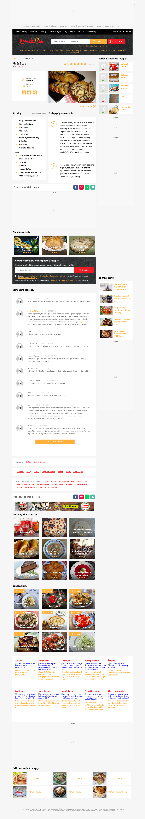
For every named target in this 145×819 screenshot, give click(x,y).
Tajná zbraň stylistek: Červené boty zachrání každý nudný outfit (119, 672)
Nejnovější (33, 32)
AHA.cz (18, 660)
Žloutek (54, 487)
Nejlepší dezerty (39, 462)
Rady (65, 32)
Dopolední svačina (48, 472)
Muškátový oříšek (43, 484)
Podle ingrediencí (100, 46)
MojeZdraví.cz (109, 26)
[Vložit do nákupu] (29, 92)
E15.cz (73, 26)
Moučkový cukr (29, 484)
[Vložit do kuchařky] (24, 92)
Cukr (47, 481)
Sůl (41, 487)
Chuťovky (42, 50)
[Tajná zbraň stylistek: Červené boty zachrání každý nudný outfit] (119, 665)
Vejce (47, 487)
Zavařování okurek (72, 52)
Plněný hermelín (34, 792)
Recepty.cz (16, 58)
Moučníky (83, 50)
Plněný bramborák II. (115, 778)
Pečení (68, 472)
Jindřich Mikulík (34, 311)
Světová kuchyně (55, 32)
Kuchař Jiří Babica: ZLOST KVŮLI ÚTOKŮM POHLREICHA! (25, 672)
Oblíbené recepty (21, 32)
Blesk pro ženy (36, 26)
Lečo (122, 96)
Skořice (19, 487)
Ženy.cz (99, 26)
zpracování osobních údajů (27, 278)
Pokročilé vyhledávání (85, 46)
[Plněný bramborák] (59, 778)
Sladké (103, 50)
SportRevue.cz (45, 691)
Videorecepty (91, 32)
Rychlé (97, 50)
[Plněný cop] (72, 103)
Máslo (87, 481)
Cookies (49, 810)
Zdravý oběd (23, 50)
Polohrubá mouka (65, 484)
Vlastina (20, 66)
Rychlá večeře (33, 50)
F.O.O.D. (81, 32)
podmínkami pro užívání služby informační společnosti (46, 276)
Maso (57, 50)
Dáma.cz (54, 26)
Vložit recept (118, 41)
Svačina (60, 472)
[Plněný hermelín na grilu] (99, 791)
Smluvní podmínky (55, 280)
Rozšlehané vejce (80, 484)
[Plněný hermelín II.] (59, 791)
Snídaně (36, 472)
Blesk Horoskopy (92, 691)
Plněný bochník (33, 778)
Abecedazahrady (116, 691)
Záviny (29, 472)
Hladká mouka (64, 481)
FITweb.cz (90, 26)
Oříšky (54, 484)
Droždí (53, 481)
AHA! (46, 26)
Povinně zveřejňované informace (106, 810)
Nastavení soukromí (58, 810)
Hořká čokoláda (76, 481)
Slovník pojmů (78, 472)
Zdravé (91, 50)
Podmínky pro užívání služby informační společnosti (101, 809)
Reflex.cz (81, 26)
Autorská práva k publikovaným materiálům (72, 809)
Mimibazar (43, 660)
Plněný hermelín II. (74, 792)
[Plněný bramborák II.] (99, 778)
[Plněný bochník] (20, 778)
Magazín (73, 32)
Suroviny (43, 32)
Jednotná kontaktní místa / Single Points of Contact (80, 810)
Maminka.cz (63, 26)
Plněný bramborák (74, 778)
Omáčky (62, 50)
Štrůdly (28, 462)
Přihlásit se (117, 32)
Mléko (19, 484)
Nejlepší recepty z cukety (117, 50)
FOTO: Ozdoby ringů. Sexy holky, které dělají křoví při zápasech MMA (48, 703)
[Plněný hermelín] (20, 791)
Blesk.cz (26, 26)
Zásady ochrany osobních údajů (69, 280)
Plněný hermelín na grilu (117, 792)
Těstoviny (75, 50)
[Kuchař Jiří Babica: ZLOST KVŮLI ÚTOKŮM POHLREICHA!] (26, 665)
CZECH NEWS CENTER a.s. (39, 809)
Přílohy (68, 50)
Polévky (51, 50)
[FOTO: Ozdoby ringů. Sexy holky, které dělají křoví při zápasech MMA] (49, 696)
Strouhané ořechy (31, 487)
